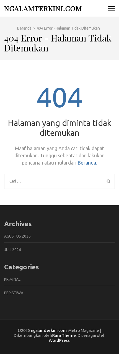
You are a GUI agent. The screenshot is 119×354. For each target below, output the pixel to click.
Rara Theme (64, 335)
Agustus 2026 (17, 236)
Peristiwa (13, 293)
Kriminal (12, 279)
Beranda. (87, 162)
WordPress (59, 340)
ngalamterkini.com (43, 8)
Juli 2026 (12, 250)
